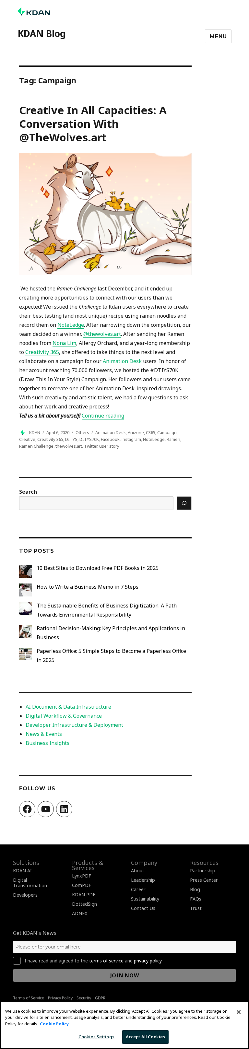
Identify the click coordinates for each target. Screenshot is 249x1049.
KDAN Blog (41, 33)
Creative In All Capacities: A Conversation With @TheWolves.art (93, 124)
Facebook (110, 439)
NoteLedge (154, 439)
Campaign (167, 432)
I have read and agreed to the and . (93, 960)
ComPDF (81, 885)
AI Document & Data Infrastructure (68, 706)
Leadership (143, 880)
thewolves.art (68, 446)
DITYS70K (89, 439)
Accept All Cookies (145, 1037)
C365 (150, 432)
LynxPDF (81, 875)
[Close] (238, 1012)
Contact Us (143, 908)
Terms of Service (28, 998)
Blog (195, 889)
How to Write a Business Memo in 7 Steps (87, 586)
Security (84, 998)
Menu (218, 36)
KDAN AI (22, 870)
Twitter (90, 446)
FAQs (195, 899)
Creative (27, 439)
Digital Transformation (30, 882)
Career (138, 889)
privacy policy (147, 961)
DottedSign (84, 904)
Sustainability (145, 899)
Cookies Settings (96, 1037)
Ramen (173, 439)
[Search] (184, 503)
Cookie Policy (54, 1024)
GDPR (100, 998)
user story (109, 446)
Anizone (136, 432)
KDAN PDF (83, 894)
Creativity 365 (50, 439)
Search (28, 491)
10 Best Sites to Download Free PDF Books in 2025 (98, 568)
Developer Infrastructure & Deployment (74, 724)
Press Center (204, 880)
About (137, 870)
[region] (124, 1025)
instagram (131, 439)
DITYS (71, 439)
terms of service (106, 961)
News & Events (44, 733)
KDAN (34, 432)
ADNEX (79, 913)
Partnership (202, 870)
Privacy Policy (60, 998)
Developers (25, 895)
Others (82, 432)
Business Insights (47, 743)
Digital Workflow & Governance (64, 715)
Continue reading (103, 415)
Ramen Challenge (36, 446)
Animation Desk (110, 432)
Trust (196, 908)
